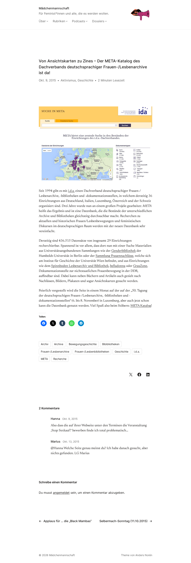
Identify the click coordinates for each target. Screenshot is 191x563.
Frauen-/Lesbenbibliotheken (92, 351)
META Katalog (140, 306)
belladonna (117, 266)
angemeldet (61, 492)
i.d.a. (71, 191)
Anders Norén (143, 555)
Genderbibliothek (123, 251)
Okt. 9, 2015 (70, 418)
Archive (58, 344)
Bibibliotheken (110, 344)
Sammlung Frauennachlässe (114, 256)
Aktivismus (68, 80)
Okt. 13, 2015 (71, 441)
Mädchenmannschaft (54, 8)
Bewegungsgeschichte (83, 344)
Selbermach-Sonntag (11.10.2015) (123, 521)
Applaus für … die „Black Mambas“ (67, 521)
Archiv (44, 344)
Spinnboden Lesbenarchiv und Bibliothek (80, 266)
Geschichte (85, 80)
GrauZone (140, 266)
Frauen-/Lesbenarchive (55, 351)
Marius (55, 441)
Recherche (59, 358)
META (44, 358)
